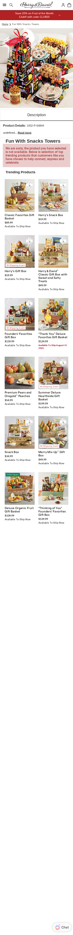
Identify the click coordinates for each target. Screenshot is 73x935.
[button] (36, 15)
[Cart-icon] (69, 5)
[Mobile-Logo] (36, 5)
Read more (24, 132)
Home (5, 24)
